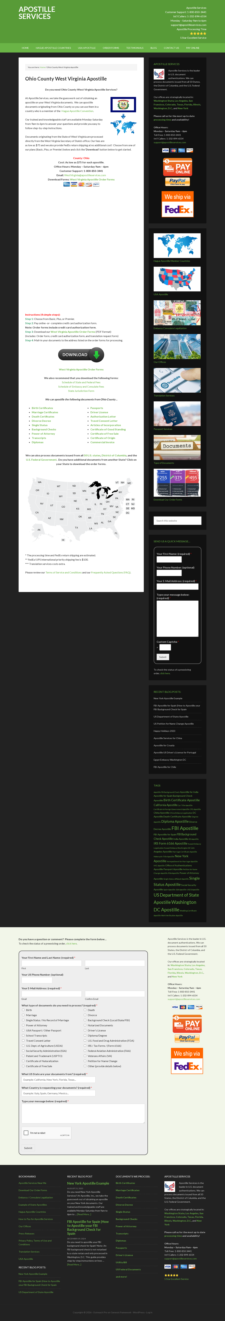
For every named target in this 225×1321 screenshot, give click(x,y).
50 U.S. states (92, 455)
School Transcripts (36, 1035)
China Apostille (161, 812)
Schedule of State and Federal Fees (81, 382)
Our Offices (160, 362)
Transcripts (39, 437)
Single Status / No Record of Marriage (47, 1020)
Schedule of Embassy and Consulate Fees (81, 386)
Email (24, 999)
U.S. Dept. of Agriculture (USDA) (44, 1045)
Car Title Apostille (185, 805)
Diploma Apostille (175, 821)
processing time (162, 119)
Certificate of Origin (102, 437)
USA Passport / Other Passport (43, 1030)
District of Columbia (114, 455)
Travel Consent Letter (104, 420)
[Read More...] (84, 1214)
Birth (29, 1009)
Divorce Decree (41, 420)
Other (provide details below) (104, 1066)
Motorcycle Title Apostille (164, 856)
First (24, 968)
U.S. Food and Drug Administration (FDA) (111, 1040)
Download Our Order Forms (168, 499)
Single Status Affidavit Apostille (176, 879)
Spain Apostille (169, 890)
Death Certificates (43, 416)
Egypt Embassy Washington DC (170, 759)
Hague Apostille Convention (77, 110)
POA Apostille (173, 873)
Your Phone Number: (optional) (175, 567)
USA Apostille (161, 294)
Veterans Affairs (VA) (100, 1055)
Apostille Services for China (168, 738)
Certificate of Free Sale (104, 433)
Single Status (40, 425)
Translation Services (164, 395)
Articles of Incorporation (105, 425)
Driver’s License (124, 1255)
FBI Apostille (184, 828)
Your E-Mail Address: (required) (177, 580)
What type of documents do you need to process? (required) (59, 1005)
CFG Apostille (195, 809)
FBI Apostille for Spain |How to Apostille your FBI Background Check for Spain (88, 1227)
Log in (149, 1312)
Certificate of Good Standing (108, 429)
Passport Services (163, 429)
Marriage (31, 1015)
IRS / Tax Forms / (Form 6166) (104, 1045)
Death (91, 1009)
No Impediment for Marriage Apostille (182, 861)
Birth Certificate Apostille (181, 800)
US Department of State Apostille (171, 716)
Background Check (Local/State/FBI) (109, 1020)
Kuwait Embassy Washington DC (177, 848)
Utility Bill (121, 1262)
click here (165, 673)
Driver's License (97, 1030)
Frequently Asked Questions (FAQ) (110, 572)
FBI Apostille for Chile (165, 767)
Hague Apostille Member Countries (172, 260)
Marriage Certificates (45, 412)
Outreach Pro (100, 1312)
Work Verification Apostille (172, 915)
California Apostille (165, 805)
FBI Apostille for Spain (165, 834)
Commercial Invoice (102, 442)
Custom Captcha (168, 641)
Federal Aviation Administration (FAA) (109, 1050)
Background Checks (44, 429)
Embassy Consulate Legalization (170, 328)
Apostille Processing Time (191, 29)
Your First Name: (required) (174, 553)
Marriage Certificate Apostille (184, 852)
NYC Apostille (159, 865)
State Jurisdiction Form (81, 390)
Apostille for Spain (163, 795)
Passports (96, 407)
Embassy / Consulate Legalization (36, 1197)
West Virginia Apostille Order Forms (92, 179)
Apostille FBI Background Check (167, 792)
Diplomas (37, 442)
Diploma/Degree (97, 1035)
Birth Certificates (42, 407)
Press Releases (26, 1233)
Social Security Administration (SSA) (46, 1050)
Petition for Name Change (102, 1061)
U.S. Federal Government (41, 459)
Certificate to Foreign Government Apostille (171, 809)
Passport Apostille (173, 869)
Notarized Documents (100, 1025)
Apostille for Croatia (164, 745)
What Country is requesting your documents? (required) (57, 1087)
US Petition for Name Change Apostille (174, 723)
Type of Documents (164, 462)
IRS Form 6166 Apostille (170, 843)
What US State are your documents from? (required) (54, 1074)
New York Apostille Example (168, 698)
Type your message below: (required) (173, 596)
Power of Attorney (43, 433)
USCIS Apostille (193, 890)
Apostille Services (37, 12)
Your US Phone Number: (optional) (42, 974)
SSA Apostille (181, 890)
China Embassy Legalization (181, 813)
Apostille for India (189, 792)
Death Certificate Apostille (177, 816)
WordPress (139, 1312)
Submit (163, 657)
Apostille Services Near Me (32, 1183)
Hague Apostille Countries (32, 1211)
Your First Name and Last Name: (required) (48, 957)
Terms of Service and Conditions (63, 572)
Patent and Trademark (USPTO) (44, 1055)
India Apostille (180, 838)
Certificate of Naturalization (42, 1061)
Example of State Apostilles (33, 1204)
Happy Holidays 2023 (164, 730)
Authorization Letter (103, 416)
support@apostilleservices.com (188, 24)
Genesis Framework (121, 1312)
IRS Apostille (194, 839)
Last (87, 968)
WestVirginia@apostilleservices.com (85, 175)
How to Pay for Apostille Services (36, 1219)
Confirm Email (91, 999)
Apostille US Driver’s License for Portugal (175, 752)
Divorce (92, 1015)
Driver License (99, 412)
